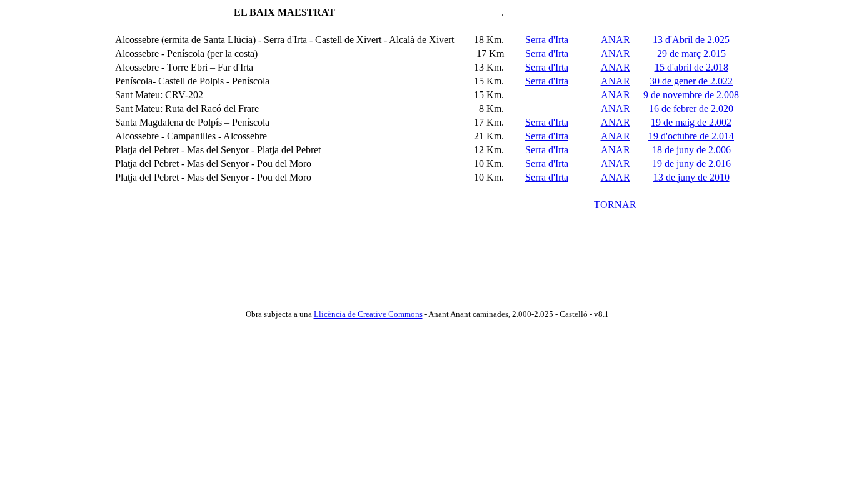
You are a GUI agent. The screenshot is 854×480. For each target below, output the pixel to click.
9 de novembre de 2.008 (691, 94)
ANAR (615, 39)
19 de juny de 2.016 (691, 163)
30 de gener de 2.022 (691, 81)
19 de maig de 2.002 (691, 122)
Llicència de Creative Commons (368, 314)
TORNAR (615, 204)
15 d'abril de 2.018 (691, 67)
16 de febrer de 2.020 (691, 108)
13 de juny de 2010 (691, 177)
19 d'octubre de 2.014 (691, 136)
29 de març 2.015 (691, 53)
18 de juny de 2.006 (691, 149)
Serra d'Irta (546, 39)
